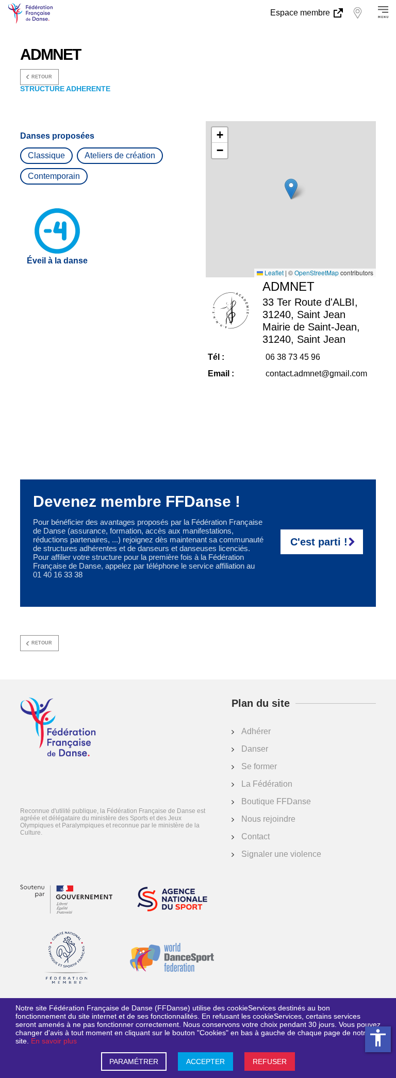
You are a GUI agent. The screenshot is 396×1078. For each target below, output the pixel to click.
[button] (291, 189)
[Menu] (383, 13)
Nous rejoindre (268, 819)
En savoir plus (54, 1041)
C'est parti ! (319, 542)
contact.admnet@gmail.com (316, 373)
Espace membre (301, 12)
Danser (254, 748)
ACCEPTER (205, 1061)
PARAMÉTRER (133, 1061)
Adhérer (256, 731)
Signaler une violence (281, 854)
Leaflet (273, 273)
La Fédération (266, 784)
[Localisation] (357, 13)
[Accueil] (58, 728)
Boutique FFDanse (276, 801)
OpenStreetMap (316, 273)
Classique (46, 155)
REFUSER (270, 1061)
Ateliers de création (120, 155)
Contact (255, 836)
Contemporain (54, 176)
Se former (259, 766)
